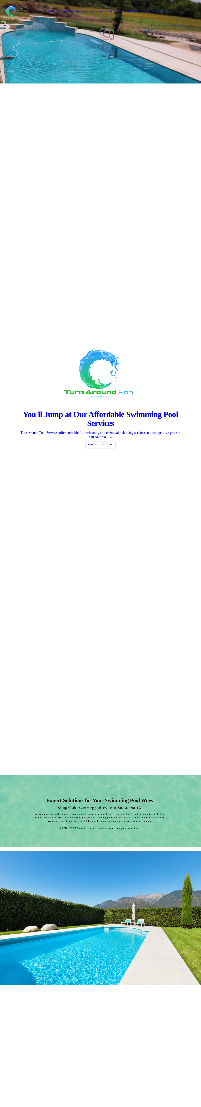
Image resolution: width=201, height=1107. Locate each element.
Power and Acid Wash (109, 11)
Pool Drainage (132, 11)
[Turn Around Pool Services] (11, 11)
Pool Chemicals (85, 11)
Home (51, 11)
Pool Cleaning (65, 11)
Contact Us (167, 11)
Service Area (150, 11)
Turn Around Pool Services (182, 25)
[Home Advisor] (5, 25)
